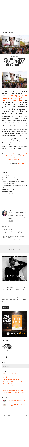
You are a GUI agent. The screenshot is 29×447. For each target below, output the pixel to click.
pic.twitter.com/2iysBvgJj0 (14, 159)
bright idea (12, 232)
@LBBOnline (23, 156)
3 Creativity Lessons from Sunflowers (11, 386)
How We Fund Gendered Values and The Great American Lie (13, 393)
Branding (5, 229)
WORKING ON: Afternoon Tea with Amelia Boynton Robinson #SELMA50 (14, 237)
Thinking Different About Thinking (11, 379)
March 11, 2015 (14, 56)
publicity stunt (21, 232)
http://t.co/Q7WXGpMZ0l (14, 158)
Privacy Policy (6, 410)
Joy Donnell (11, 211)
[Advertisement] (14, 14)
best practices (6, 232)
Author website (12, 221)
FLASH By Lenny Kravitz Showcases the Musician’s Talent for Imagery (14, 240)
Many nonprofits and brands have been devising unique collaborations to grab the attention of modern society (14, 98)
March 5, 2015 (21, 163)
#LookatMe (12, 154)
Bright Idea (10, 229)
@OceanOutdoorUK (10, 156)
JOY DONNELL (7, 32)
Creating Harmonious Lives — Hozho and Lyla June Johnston (14, 376)
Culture (14, 229)
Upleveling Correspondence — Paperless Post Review (15, 388)
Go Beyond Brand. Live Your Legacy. (11, 384)
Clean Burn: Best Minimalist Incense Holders (13, 390)
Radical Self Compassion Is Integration (11, 374)
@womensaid (24, 154)
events (16, 232)
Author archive (9, 221)
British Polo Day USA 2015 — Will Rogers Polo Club (17, 400)
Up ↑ (26, 415)
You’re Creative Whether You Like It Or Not (13, 381)
